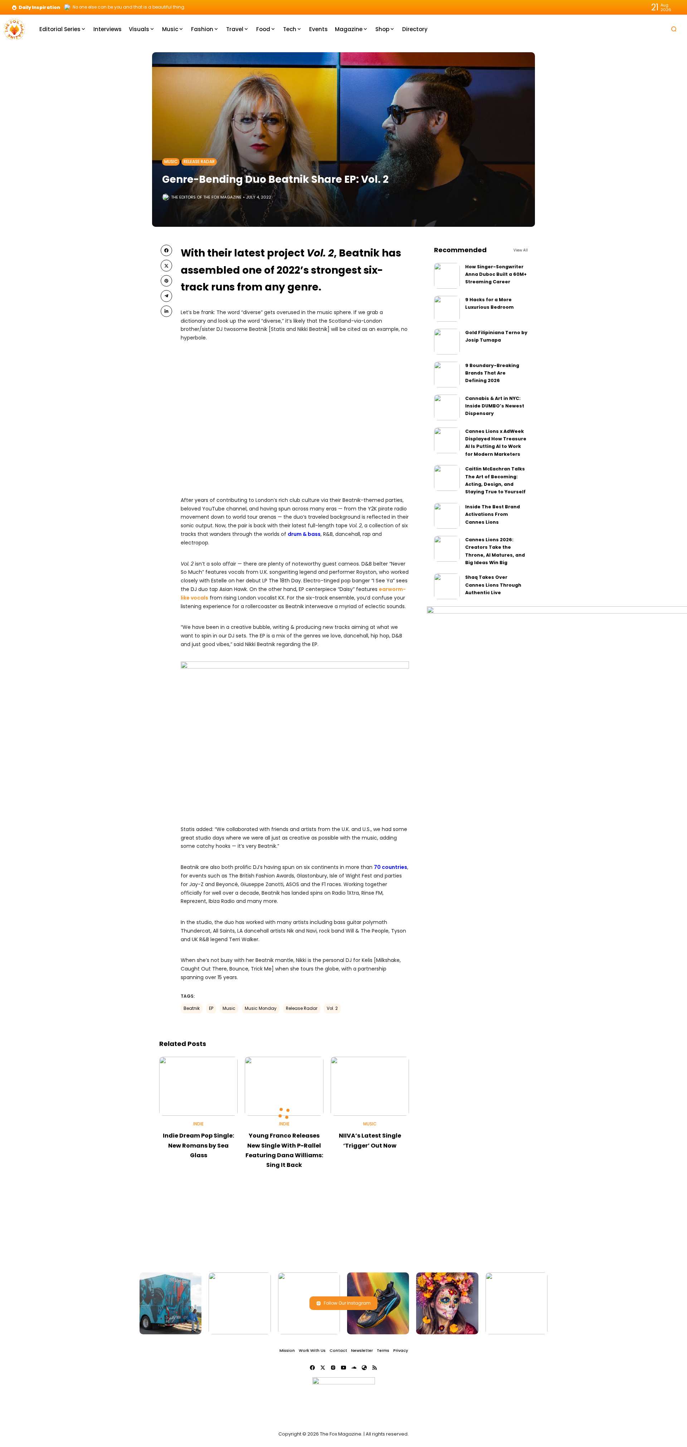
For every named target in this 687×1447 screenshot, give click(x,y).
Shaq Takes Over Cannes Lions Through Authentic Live (493, 585)
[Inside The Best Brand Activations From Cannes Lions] (447, 516)
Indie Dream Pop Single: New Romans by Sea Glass (198, 1145)
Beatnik (192, 1008)
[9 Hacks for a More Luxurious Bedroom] (447, 309)
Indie (198, 1124)
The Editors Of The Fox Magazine (206, 197)
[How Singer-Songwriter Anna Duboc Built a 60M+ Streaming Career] (447, 276)
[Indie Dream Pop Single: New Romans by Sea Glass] (198, 1086)
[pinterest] (166, 281)
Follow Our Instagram (347, 1303)
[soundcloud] (353, 1367)
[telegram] (166, 296)
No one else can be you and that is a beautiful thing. (129, 7)
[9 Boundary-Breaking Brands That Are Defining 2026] (447, 374)
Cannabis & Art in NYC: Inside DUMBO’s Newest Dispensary (494, 406)
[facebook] (166, 250)
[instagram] (333, 1367)
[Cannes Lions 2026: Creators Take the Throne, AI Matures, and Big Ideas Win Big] (447, 549)
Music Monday (261, 1008)
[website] (364, 1367)
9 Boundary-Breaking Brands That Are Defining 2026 (492, 373)
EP (211, 1008)
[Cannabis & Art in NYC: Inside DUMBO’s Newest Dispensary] (447, 407)
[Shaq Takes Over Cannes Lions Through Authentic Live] (447, 586)
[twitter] (166, 265)
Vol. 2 (332, 1008)
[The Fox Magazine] (14, 28)
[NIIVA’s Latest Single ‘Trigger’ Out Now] (370, 1086)
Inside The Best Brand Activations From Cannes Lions (492, 514)
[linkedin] (166, 311)
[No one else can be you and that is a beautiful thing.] (67, 7)
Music (170, 162)
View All (520, 250)
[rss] (374, 1367)
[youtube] (343, 1367)
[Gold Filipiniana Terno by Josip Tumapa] (447, 342)
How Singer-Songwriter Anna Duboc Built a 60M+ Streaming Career (496, 274)
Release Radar (199, 162)
